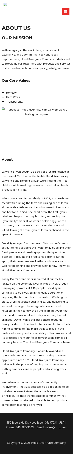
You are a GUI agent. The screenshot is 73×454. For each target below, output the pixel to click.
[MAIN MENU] (66, 11)
